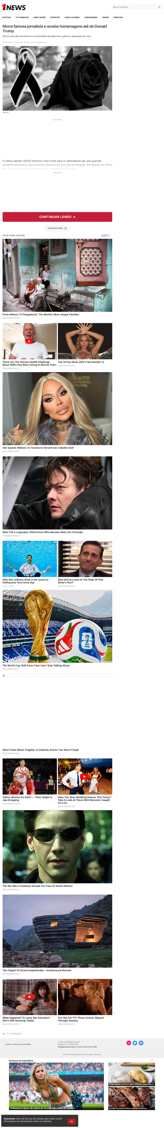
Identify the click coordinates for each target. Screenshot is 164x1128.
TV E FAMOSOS (22, 17)
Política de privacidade (22, 1044)
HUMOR (105, 17)
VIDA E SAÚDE (39, 17)
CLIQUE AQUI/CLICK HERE (86, 1047)
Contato (8, 1044)
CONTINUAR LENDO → (57, 217)
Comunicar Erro (55, 228)
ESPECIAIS (118, 17)
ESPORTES (55, 17)
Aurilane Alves (40, 42)
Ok (71, 1121)
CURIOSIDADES (91, 17)
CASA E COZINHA (72, 17)
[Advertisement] (57, 139)
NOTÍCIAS (6, 17)
